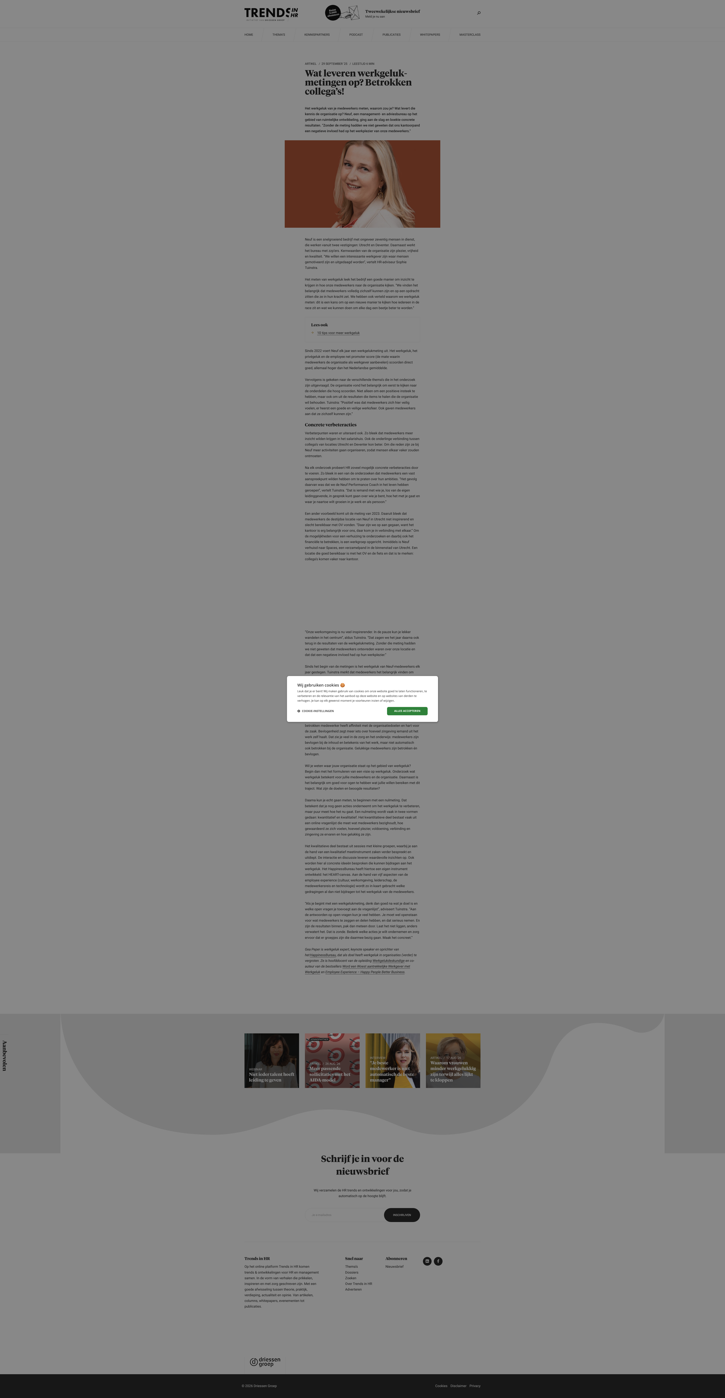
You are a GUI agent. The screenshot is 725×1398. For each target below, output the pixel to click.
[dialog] (362, 699)
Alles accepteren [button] (407, 711)
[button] (315, 711)
